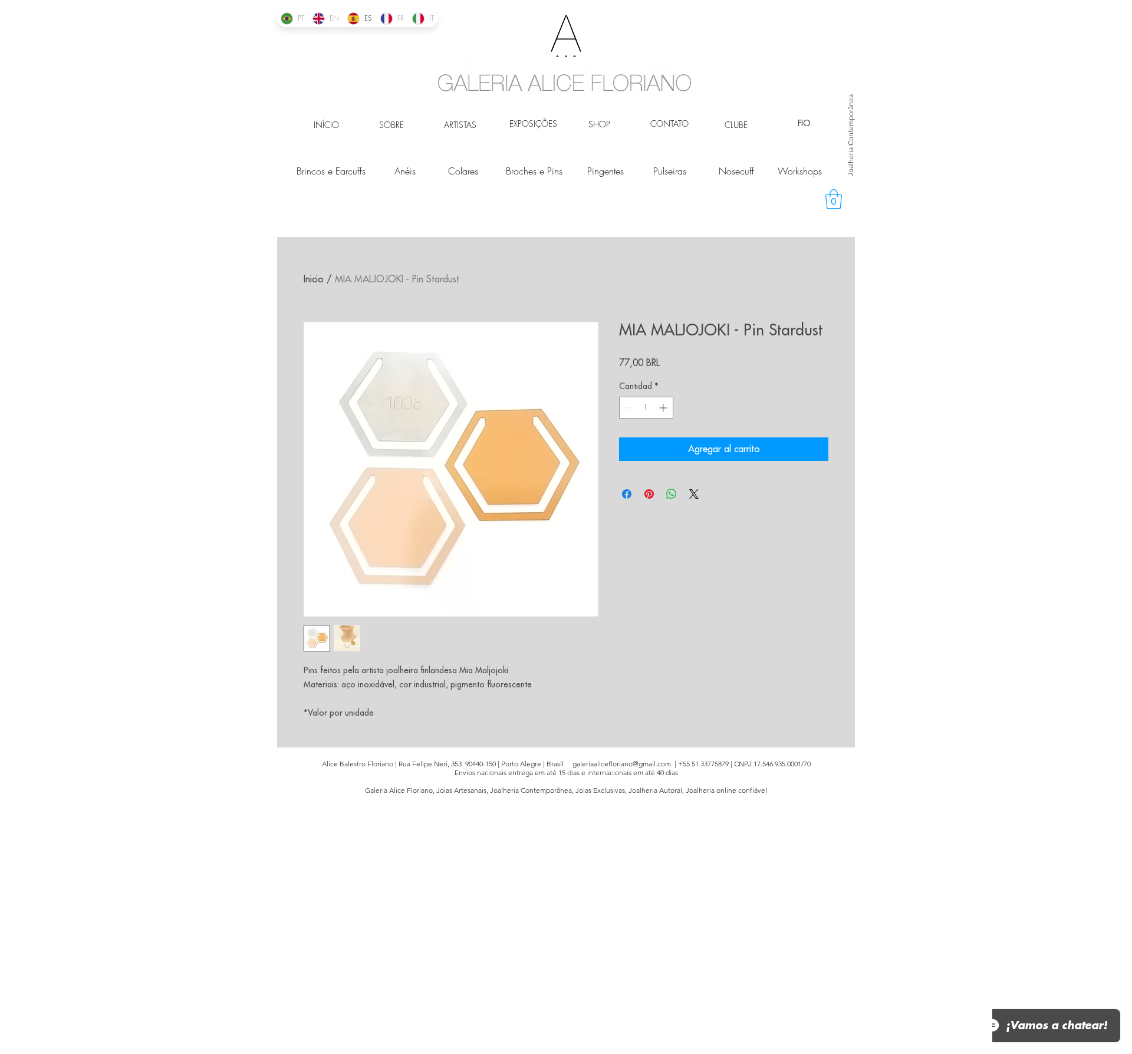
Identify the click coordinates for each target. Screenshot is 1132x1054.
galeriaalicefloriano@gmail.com (621, 763)
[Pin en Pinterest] (649, 494)
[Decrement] (628, 407)
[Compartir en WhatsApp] (671, 494)
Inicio (314, 279)
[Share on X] (694, 494)
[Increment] (664, 407)
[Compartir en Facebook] (627, 494)
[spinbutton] (646, 407)
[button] (833, 199)
